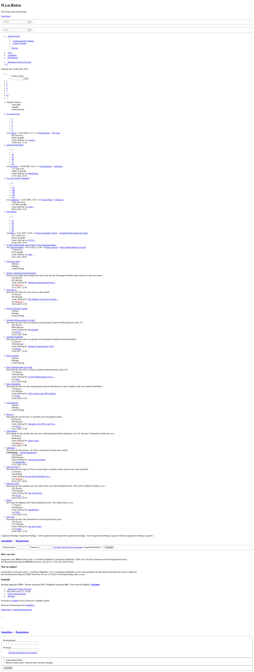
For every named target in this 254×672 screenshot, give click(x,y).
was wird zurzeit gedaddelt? (18, 178)
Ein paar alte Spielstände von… (38, 476)
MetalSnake (33, 173)
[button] (7, 73)
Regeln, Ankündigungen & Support (21, 273)
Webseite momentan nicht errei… (42, 282)
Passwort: (7, 647)
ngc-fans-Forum (13, 114)
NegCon (18, 285)
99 (13, 231)
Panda (18, 349)
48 (13, 164)
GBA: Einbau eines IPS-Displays (42, 393)
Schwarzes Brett (13, 261)
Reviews (10, 414)
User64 (31, 140)
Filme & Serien (12, 483)
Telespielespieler (17, 247)
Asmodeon (14, 200)
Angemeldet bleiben (92, 547)
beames (13, 133)
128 (13, 190)
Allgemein (58, 166)
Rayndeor (14, 166)
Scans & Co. (11, 290)
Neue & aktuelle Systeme (46, 233)
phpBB (15, 601)
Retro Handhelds (13, 384)
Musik (9, 500)
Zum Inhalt (5, 16)
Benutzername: (9, 640)
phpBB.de (30, 605)
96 (13, 223)
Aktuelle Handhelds (14, 337)
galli (30, 254)
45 (13, 157)
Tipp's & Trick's (13, 467)
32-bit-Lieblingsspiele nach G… (41, 377)
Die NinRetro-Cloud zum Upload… (43, 299)
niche (30, 207)
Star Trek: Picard (35, 493)
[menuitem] (23, 41)
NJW (17, 396)
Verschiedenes (44, 133)
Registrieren (22, 540)
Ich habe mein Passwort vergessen (68, 547)
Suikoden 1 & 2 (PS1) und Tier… (42, 424)
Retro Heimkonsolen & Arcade (73, 247)
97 (13, 226)
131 (13, 197)
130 (13, 195)
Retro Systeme (52, 247)
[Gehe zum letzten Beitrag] (36, 140)
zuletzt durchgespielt (14, 145)
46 (13, 159)
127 (13, 188)
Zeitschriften (11, 431)
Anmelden (6, 540)
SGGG (31, 240)
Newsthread (11, 211)
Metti (12, 233)
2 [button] (6, 83)
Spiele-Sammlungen (28, 452)
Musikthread (33, 510)
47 (13, 161)
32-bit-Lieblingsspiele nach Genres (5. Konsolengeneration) (31, 245)
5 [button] (6, 90)
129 (13, 192)
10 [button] (7, 95)
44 (13, 154)
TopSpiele (95, 584)
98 (13, 228)
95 (13, 221)
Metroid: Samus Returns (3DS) (41, 346)
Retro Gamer (33, 441)
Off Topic (56, 133)
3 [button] (6, 86)
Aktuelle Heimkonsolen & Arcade (73, 233)
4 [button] (6, 88)
